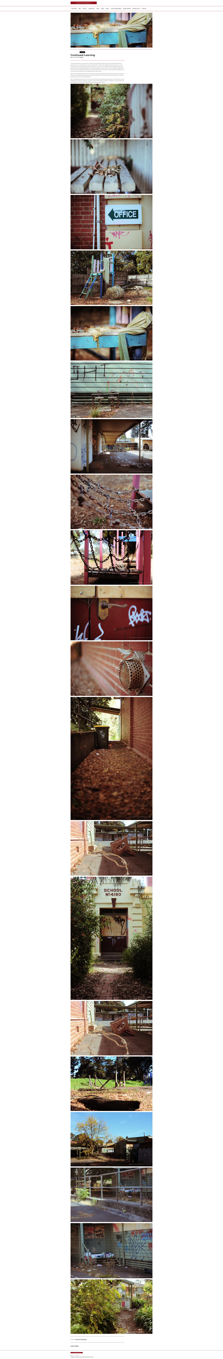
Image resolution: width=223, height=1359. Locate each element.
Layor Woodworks (116, 8)
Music (107, 8)
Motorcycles (136, 8)
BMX (80, 8)
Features (74, 8)
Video (102, 8)
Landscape (91, 8)
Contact (144, 8)
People (85, 8)
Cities (97, 8)
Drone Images (127, 8)
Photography (83, 1339)
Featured (77, 1339)
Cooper (81, 57)
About (72, 1355)
